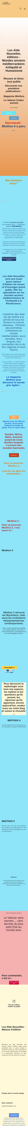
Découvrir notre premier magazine (9, 258)
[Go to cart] (20, 9)
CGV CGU (14, 1115)
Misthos (9, 113)
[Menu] (25, 9)
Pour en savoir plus (14, 982)
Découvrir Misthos (14, 417)
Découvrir (14, 118)
